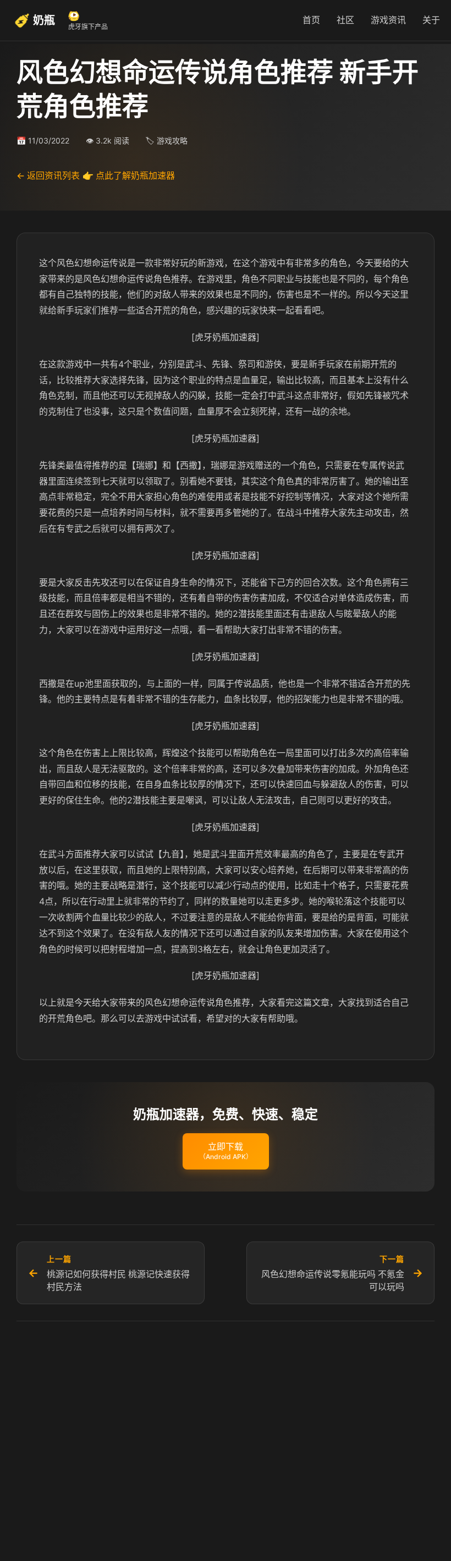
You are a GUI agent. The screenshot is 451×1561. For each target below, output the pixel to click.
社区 (345, 19)
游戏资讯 (388, 19)
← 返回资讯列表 (48, 175)
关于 (431, 19)
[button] (226, 1151)
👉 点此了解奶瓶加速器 (128, 175)
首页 (311, 19)
